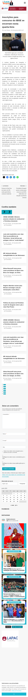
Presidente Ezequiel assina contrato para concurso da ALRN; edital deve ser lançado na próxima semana (21, 191)
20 (6, 499)
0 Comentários (8, 225)
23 (17, 499)
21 (10, 499)
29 (14, 501)
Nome (5, 434)
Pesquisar (22, 483)
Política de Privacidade (16, 690)
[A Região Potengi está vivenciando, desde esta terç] (14, 586)
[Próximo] (9, 212)
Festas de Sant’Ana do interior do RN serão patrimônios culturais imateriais (7, 190)
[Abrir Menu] (24, 2)
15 (14, 497)
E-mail (5, 440)
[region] (14, 689)
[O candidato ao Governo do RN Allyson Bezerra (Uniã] (14, 612)
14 (10, 497)
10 (21, 495)
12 (3, 497)
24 (21, 499)
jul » (16, 505)
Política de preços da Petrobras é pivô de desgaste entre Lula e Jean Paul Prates (13, 305)
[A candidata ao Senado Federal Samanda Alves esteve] (14, 535)
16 (17, 497)
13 (6, 497)
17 (21, 497)
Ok (14, 694)
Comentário (6, 414)
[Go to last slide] (4, 212)
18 (24, 497)
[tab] (4, 384)
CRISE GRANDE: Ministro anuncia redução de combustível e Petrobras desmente (13, 219)
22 (14, 499)
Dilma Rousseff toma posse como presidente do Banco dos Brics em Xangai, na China (13, 270)
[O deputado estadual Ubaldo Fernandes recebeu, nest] (14, 561)
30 (17, 501)
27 (6, 501)
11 (24, 495)
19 (3, 499)
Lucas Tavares (7, 30)
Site (4, 447)
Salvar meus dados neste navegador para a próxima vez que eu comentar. (13, 451)
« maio (12, 505)
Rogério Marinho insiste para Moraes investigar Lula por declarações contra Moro (12, 287)
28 (10, 501)
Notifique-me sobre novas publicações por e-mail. (13, 464)
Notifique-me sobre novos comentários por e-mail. (13, 457)
